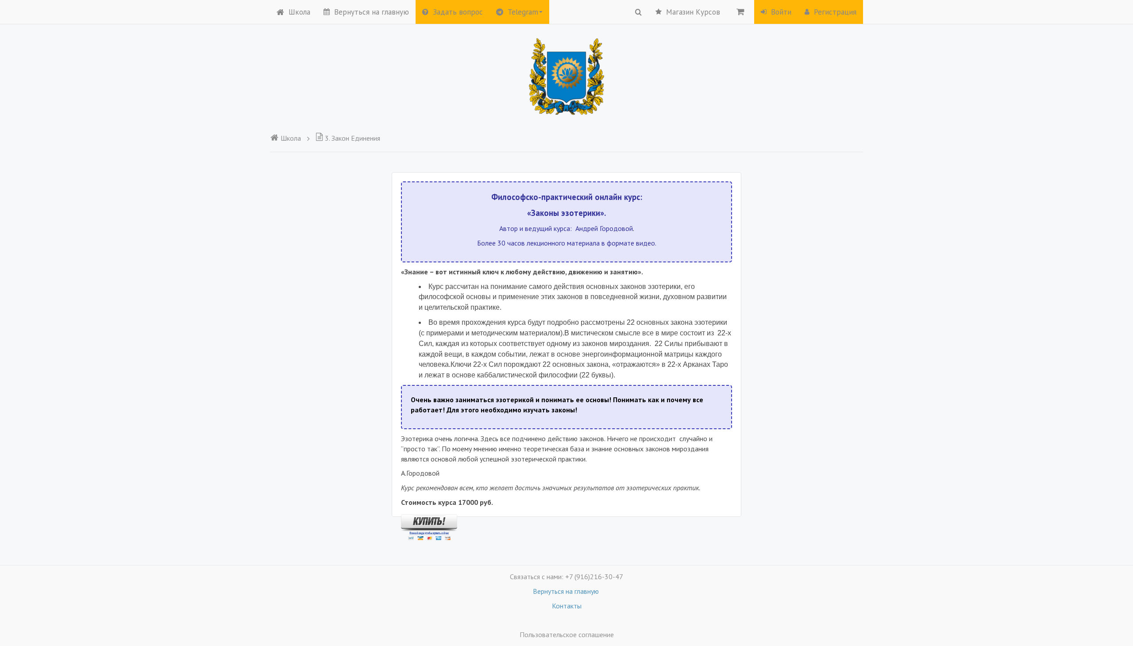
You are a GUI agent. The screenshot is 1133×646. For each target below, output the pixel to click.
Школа (299, 12)
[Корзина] (740, 11)
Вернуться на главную (371, 12)
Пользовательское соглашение (567, 634)
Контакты (567, 605)
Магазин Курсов (693, 12)
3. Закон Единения (352, 138)
